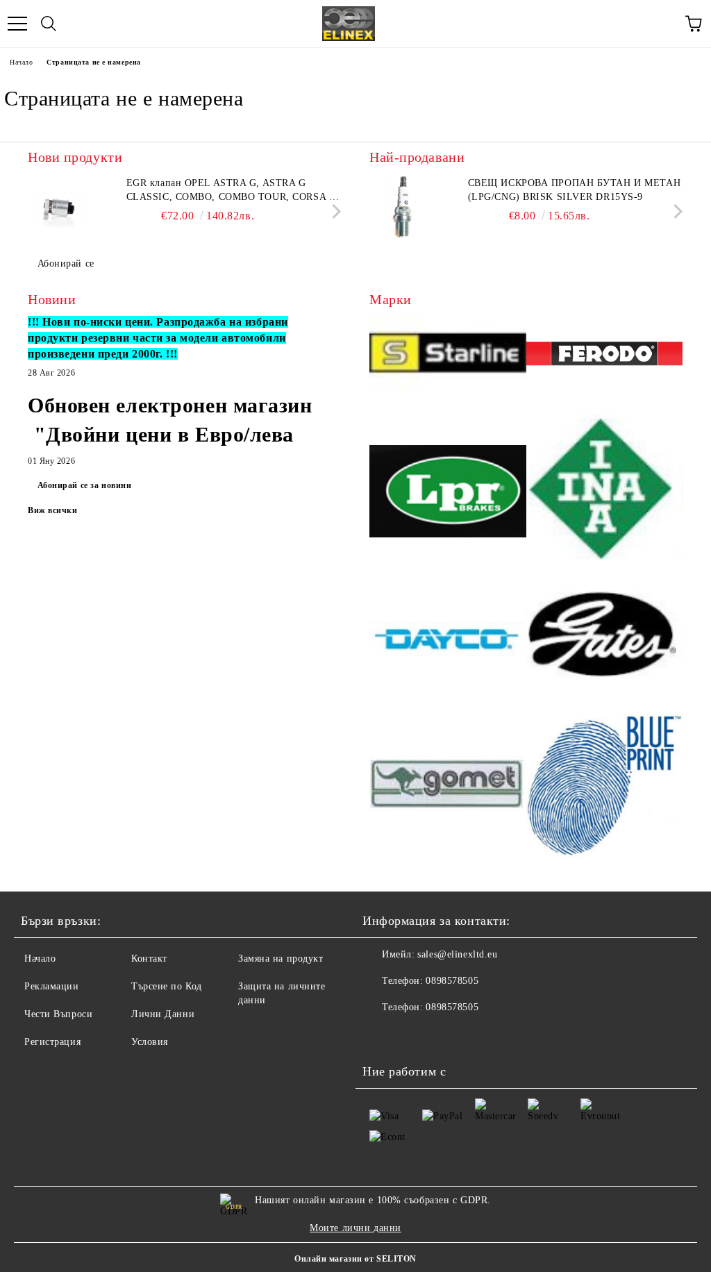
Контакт (149, 958)
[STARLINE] (447, 356)
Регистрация (52, 1042)
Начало (21, 62)
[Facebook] (380, 1035)
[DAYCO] (447, 640)
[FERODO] (604, 356)
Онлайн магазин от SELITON (355, 1259)
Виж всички (53, 510)
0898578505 (452, 981)
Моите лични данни (355, 1228)
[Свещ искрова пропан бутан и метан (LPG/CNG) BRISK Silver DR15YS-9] (400, 207)
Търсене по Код (166, 986)
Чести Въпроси (58, 1014)
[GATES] (604, 640)
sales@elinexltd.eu (457, 954)
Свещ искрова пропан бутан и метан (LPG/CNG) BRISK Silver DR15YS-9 (574, 190)
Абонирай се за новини (84, 485)
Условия (149, 1042)
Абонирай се (65, 263)
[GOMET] (447, 785)
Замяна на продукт (281, 958)
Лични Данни (162, 1014)
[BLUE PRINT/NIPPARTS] (604, 785)
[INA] (604, 494)
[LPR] (447, 493)
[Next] (333, 211)
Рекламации (51, 986)
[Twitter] (411, 1035)
